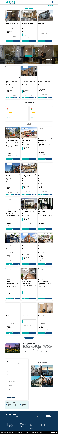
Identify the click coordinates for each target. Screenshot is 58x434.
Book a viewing (16, 40)
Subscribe (48, 416)
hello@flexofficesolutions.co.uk (22, 424)
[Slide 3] (14, 19)
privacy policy (13, 394)
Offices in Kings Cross (9, 426)
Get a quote (9, 40)
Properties (31, 424)
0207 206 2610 (20, 423)
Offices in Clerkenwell (9, 424)
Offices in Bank (8, 423)
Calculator (31, 425)
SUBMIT (11, 397)
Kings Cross (43, 426)
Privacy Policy (31, 428)
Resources (31, 426)
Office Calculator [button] (28, 56)
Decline (48, 432)
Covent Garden (43, 425)
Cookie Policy (31, 427)
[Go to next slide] (30, 124)
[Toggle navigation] (51, 2)
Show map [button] (50, 5)
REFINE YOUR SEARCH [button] (29, 8)
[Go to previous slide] (28, 124)
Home (30, 423)
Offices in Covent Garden (9, 425)
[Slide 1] (11, 19)
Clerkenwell (43, 424)
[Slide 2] (13, 19)
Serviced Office (9, 11)
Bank (42, 423)
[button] (6, 15)
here (37, 432)
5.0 (47, 61)
